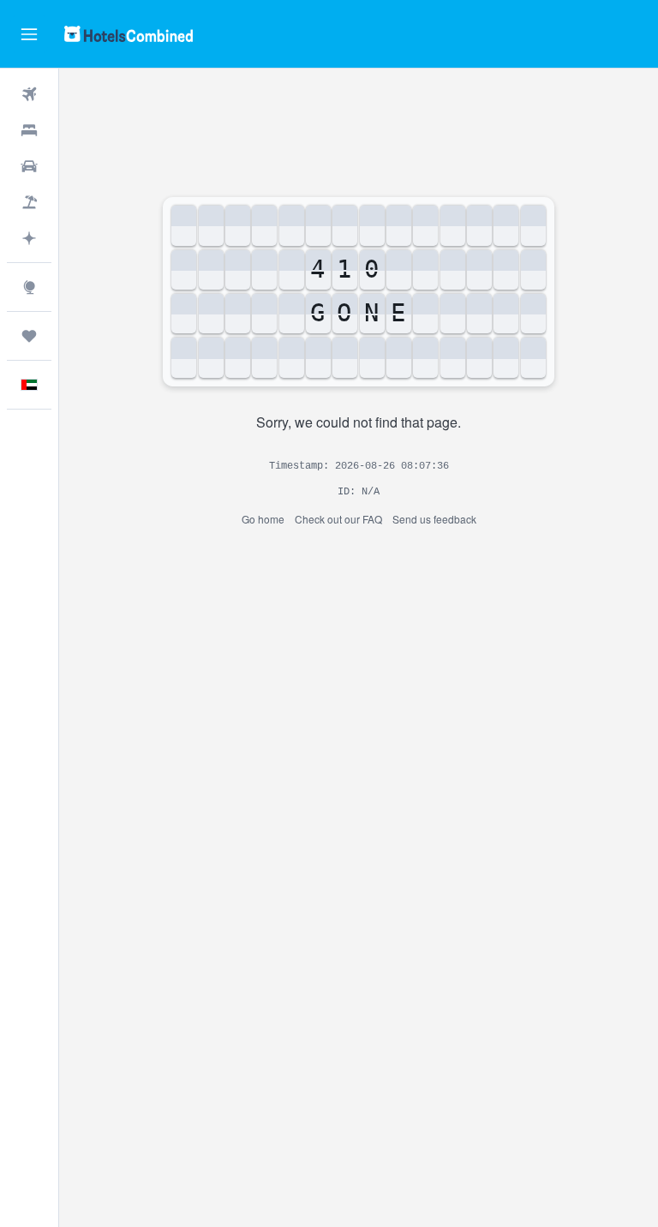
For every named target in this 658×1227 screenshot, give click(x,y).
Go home (263, 519)
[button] (29, 34)
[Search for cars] (29, 166)
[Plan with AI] (29, 238)
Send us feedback (434, 519)
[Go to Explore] (29, 287)
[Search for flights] (29, 94)
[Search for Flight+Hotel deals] (29, 202)
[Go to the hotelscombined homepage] (128, 34)
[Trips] (29, 336)
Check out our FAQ (338, 519)
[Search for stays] (29, 130)
